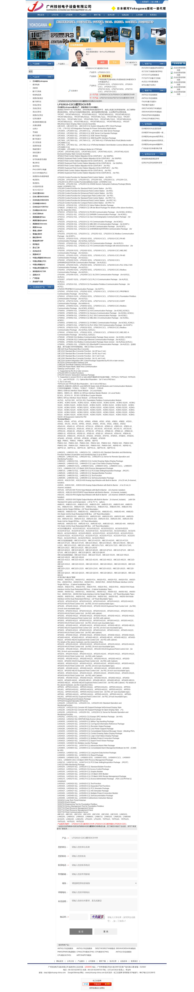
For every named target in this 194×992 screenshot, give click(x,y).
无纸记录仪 (37, 108)
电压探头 (36, 180)
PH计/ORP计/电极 (39, 169)
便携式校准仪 (38, 98)
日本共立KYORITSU (40, 207)
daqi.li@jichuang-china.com (55, 973)
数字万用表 (37, 91)
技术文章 (111, 15)
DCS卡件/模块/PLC (40, 173)
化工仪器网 (118, 973)
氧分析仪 (36, 163)
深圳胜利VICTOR (39, 271)
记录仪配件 (37, 119)
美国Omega (37, 227)
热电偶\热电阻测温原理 (150, 159)
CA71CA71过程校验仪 (150, 75)
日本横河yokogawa (40, 81)
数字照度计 (37, 139)
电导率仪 (36, 166)
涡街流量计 (37, 153)
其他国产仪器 (38, 282)
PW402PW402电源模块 (67, 952)
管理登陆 (126, 973)
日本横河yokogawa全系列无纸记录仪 (156, 140)
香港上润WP (37, 231)
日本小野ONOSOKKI (41, 197)
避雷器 (35, 156)
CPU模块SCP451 (64, 955)
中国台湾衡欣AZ (39, 265)
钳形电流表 (37, 95)
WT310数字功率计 (149, 85)
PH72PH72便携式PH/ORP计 (153, 68)
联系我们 (153, 15)
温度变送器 (37, 146)
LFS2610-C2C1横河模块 (104, 824)
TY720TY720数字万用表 (151, 78)
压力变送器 (37, 142)
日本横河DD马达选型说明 (151, 129)
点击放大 (74, 91)
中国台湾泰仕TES (39, 261)
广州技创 (36, 278)
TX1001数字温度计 (149, 102)
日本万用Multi (38, 214)
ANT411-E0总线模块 (124, 952)
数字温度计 (37, 136)
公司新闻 (69, 15)
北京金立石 (37, 251)
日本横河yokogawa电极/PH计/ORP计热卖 (158, 144)
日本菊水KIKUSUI (40, 210)
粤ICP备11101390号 (147, 973)
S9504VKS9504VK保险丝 (126, 948)
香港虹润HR (37, 234)
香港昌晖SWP (38, 241)
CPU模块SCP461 (102, 952)
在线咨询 (123, 961)
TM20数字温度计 (148, 105)
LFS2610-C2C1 (120, 824)
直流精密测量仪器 (39, 122)
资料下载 (97, 15)
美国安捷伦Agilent (40, 220)
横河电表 (36, 85)
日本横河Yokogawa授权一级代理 (154, 133)
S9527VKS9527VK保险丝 (105, 948)
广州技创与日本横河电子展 (152, 148)
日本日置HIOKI (38, 193)
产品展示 (83, 15)
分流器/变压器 (38, 186)
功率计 (35, 129)
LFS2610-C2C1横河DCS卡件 (83, 824)
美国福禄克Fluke (39, 217)
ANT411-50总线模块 (84, 948)
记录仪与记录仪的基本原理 (152, 163)
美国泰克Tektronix (40, 224)
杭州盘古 (36, 244)
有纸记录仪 (37, 105)
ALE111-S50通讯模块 (150, 82)
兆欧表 (35, 88)
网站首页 (40, 15)
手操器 (35, 132)
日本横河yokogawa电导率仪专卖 (154, 137)
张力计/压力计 (38, 190)
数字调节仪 (37, 102)
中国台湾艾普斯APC (40, 268)
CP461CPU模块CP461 (85, 952)
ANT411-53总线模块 (65, 948)
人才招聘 (139, 15)
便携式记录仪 (38, 115)
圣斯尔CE (36, 275)
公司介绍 (55, 15)
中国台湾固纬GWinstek (42, 258)
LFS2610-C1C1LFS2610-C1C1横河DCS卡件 (117, 95)
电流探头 (36, 183)
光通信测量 (37, 125)
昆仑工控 (36, 248)
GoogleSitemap (74, 973)
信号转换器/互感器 (40, 159)
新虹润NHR (37, 237)
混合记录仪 (37, 112)
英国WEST (37, 254)
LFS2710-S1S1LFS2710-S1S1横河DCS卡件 (117, 98)
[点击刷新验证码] (97, 916)
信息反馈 (125, 15)
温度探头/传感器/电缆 (41, 176)
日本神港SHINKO (39, 203)
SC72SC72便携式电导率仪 (152, 71)
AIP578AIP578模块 (84, 955)
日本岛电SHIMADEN (41, 200)
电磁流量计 (37, 149)
